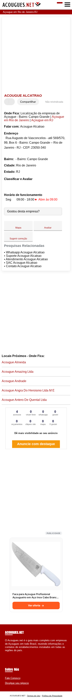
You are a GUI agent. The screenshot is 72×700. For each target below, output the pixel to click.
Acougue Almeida (14, 362)
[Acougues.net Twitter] (7, 653)
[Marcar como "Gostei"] (7, 101)
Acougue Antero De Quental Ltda (24, 399)
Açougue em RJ (42, 120)
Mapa (18, 227)
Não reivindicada (54, 102)
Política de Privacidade (52, 696)
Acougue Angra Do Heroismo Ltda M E (28, 390)
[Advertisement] (36, 56)
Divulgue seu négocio (17, 683)
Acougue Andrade (14, 381)
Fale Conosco (12, 678)
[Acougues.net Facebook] (6, 653)
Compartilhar (28, 101)
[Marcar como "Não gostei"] (12, 101)
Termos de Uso (33, 696)
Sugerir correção (18, 238)
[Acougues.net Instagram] (9, 653)
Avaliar (47, 227)
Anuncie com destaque (36, 444)
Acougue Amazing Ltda (17, 371)
